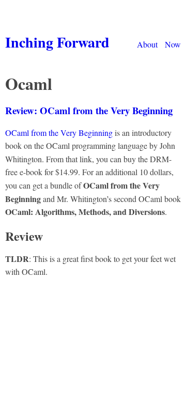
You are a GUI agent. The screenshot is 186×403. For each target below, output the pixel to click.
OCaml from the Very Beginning (59, 132)
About (147, 44)
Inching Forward (57, 42)
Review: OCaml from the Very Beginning (89, 110)
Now (173, 44)
